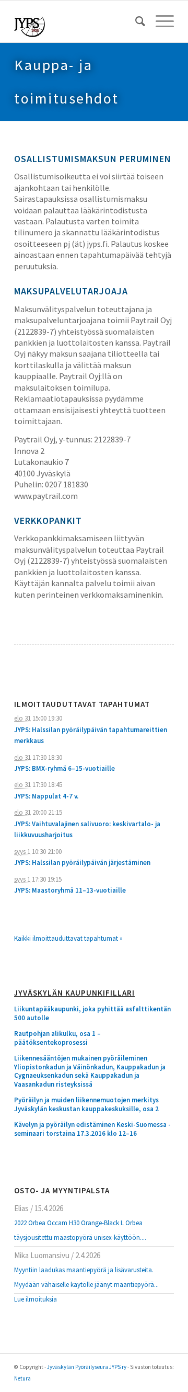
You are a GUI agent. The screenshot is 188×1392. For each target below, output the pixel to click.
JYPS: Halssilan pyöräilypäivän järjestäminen (82, 862)
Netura (22, 1378)
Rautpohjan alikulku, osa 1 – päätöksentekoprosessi (57, 1038)
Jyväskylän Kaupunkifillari (74, 993)
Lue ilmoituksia (35, 1299)
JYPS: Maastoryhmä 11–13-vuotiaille (70, 890)
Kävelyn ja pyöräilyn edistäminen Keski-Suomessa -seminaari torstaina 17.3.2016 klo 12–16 (92, 1129)
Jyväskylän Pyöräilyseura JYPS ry (86, 1367)
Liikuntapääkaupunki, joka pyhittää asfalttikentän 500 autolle (92, 1013)
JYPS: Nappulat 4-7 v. (46, 796)
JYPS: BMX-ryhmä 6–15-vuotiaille (64, 768)
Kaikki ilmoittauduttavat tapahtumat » (68, 938)
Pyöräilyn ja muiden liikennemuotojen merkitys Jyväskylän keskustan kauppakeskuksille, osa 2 (86, 1104)
